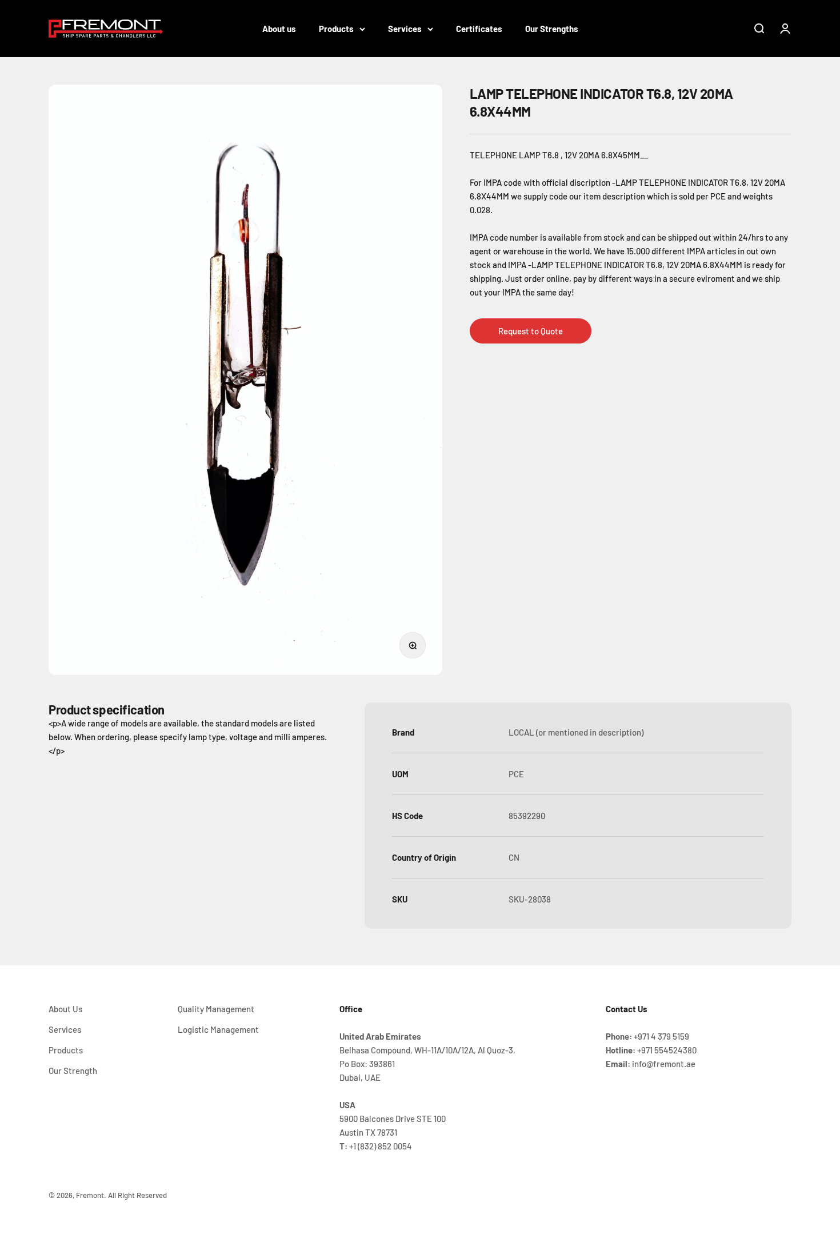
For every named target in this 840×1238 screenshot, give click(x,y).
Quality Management (216, 1009)
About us (279, 28)
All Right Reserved (137, 1195)
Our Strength (73, 1070)
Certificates (479, 28)
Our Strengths (551, 28)
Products (336, 28)
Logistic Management (218, 1029)
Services (405, 28)
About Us (65, 1009)
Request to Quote (530, 331)
